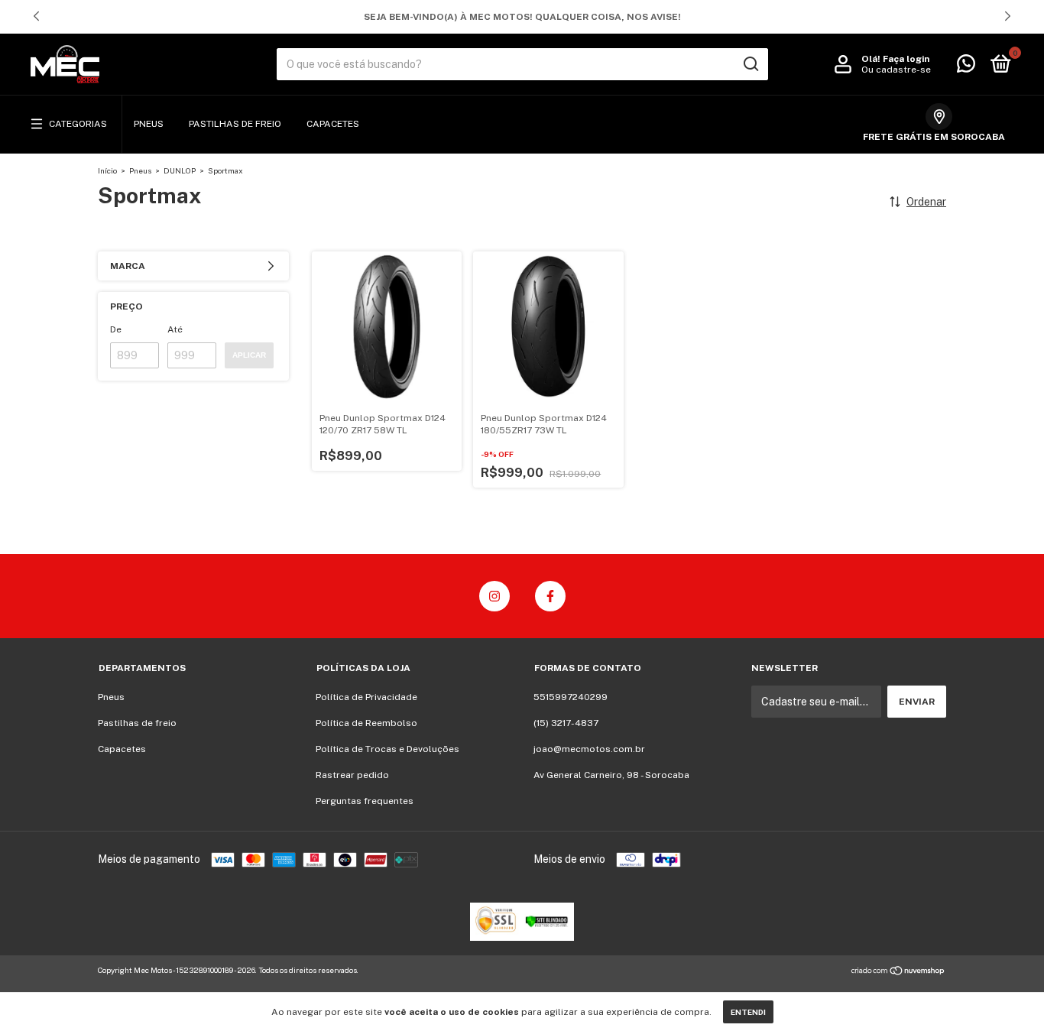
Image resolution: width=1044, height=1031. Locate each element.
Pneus (149, 123)
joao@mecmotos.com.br (589, 749)
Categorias (78, 123)
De (116, 329)
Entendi (748, 1011)
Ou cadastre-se (896, 69)
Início (107, 170)
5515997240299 (570, 697)
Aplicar (249, 355)
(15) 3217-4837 (565, 723)
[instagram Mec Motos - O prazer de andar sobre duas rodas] (494, 596)
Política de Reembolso (366, 723)
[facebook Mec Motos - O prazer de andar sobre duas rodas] (550, 596)
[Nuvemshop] (898, 972)
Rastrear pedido (352, 775)
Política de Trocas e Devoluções (387, 749)
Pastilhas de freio (235, 123)
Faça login (906, 58)
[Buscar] (750, 64)
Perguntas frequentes (364, 801)
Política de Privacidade (366, 697)
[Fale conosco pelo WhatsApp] (966, 67)
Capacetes (332, 123)
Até (175, 329)
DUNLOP (180, 170)
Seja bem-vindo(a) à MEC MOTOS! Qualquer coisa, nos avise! (522, 16)
